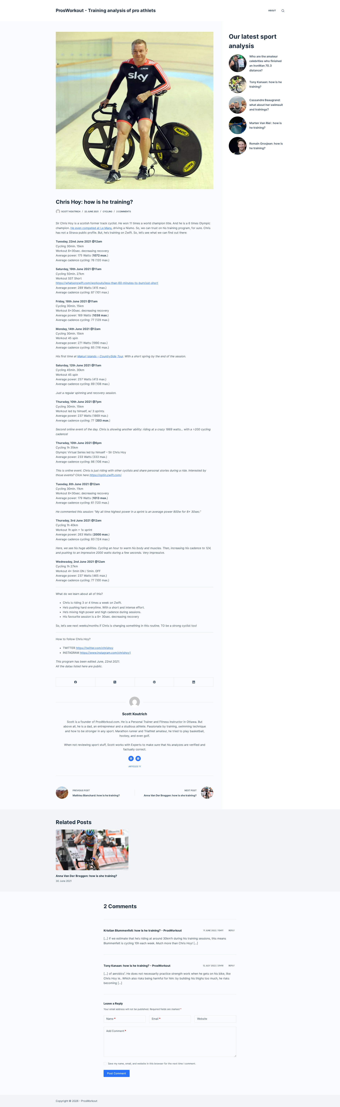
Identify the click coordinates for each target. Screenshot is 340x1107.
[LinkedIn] (193, 682)
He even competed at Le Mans (91, 228)
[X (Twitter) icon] (138, 758)
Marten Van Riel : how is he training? (265, 125)
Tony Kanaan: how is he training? (265, 84)
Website (202, 1018)
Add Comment (116, 1031)
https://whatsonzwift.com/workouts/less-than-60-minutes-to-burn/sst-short (107, 283)
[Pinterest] (154, 682)
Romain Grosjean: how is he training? (266, 146)
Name (110, 1018)
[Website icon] (131, 758)
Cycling (107, 211)
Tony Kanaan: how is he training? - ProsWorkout (137, 965)
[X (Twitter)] (115, 682)
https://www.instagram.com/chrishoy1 (105, 652)
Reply (232, 930)
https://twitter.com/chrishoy (94, 648)
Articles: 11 (135, 766)
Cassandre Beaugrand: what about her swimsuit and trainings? (266, 104)
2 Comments (123, 211)
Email (156, 1018)
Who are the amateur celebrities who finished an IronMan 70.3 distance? (265, 63)
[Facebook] (75, 682)
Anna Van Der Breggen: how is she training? (86, 876)
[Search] (283, 10)
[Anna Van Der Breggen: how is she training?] (92, 850)
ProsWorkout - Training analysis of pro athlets (106, 10)
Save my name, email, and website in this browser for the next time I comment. (152, 1063)
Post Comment (116, 1073)
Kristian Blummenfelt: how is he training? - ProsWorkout (143, 930)
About (272, 10)
